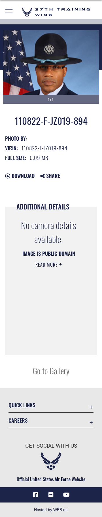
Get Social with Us (51, 446)
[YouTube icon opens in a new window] (66, 495)
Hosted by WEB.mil (51, 509)
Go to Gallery (51, 370)
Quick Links (21, 405)
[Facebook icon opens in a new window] (35, 495)
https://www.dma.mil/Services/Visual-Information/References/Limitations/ (48, 344)
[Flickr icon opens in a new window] (51, 495)
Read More (47, 264)
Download (22, 175)
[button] (9, 12)
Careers (17, 420)
